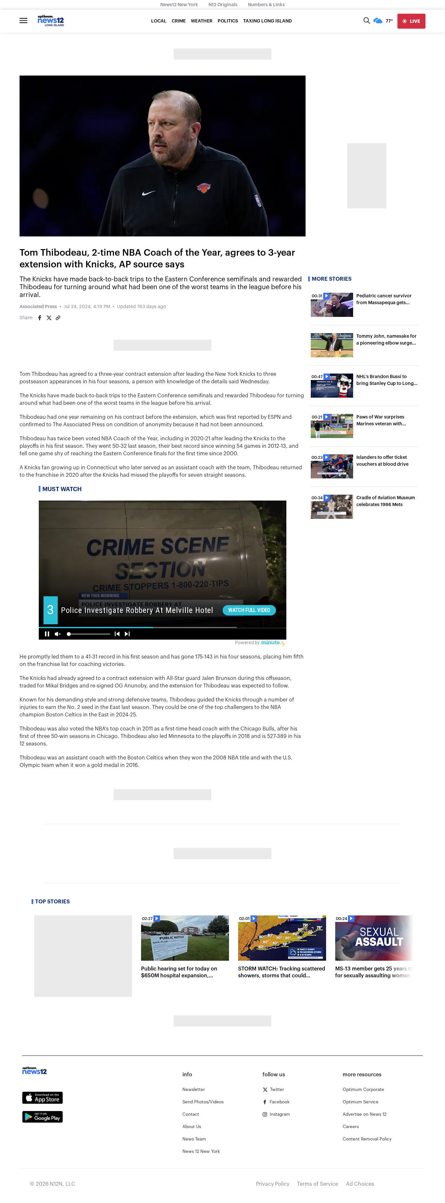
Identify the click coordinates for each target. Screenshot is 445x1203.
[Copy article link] (58, 317)
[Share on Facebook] (39, 317)
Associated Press (38, 306)
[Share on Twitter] (48, 317)
